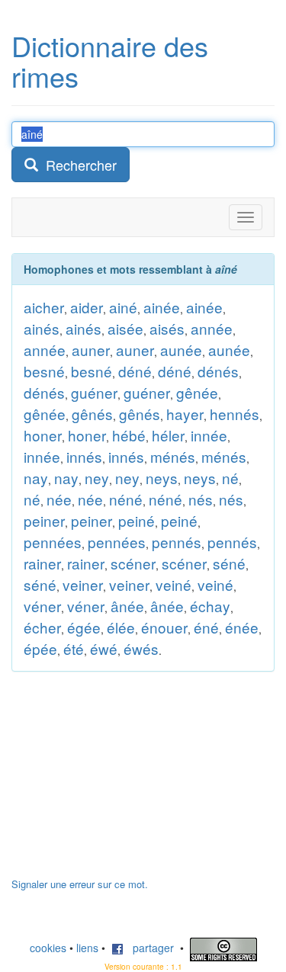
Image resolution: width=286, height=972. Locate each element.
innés (84, 456)
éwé (103, 648)
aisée (125, 328)
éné (206, 627)
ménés (172, 456)
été (73, 648)
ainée (161, 307)
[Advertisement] (125, 782)
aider (86, 307)
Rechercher (77, 165)
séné (229, 563)
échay (210, 605)
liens (87, 947)
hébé (129, 435)
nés (200, 499)
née (59, 499)
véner (42, 605)
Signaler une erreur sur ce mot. (79, 884)
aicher (44, 307)
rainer (42, 563)
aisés (167, 328)
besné (44, 371)
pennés (176, 541)
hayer (185, 413)
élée (121, 627)
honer (43, 435)
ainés (41, 328)
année (212, 328)
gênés (92, 413)
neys (162, 477)
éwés (141, 648)
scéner (133, 563)
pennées (53, 541)
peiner (44, 520)
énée (242, 627)
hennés (234, 413)
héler (168, 435)
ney (97, 477)
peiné (136, 520)
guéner (94, 392)
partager (149, 947)
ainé (123, 307)
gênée (197, 392)
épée (40, 648)
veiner (83, 584)
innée (209, 435)
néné (126, 499)
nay (36, 477)
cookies (48, 947)
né (230, 477)
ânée (127, 605)
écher (42, 627)
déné (135, 371)
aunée (181, 349)
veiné (173, 584)
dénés (218, 371)
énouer (164, 627)
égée (84, 627)
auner (91, 349)
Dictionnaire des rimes (109, 60)
